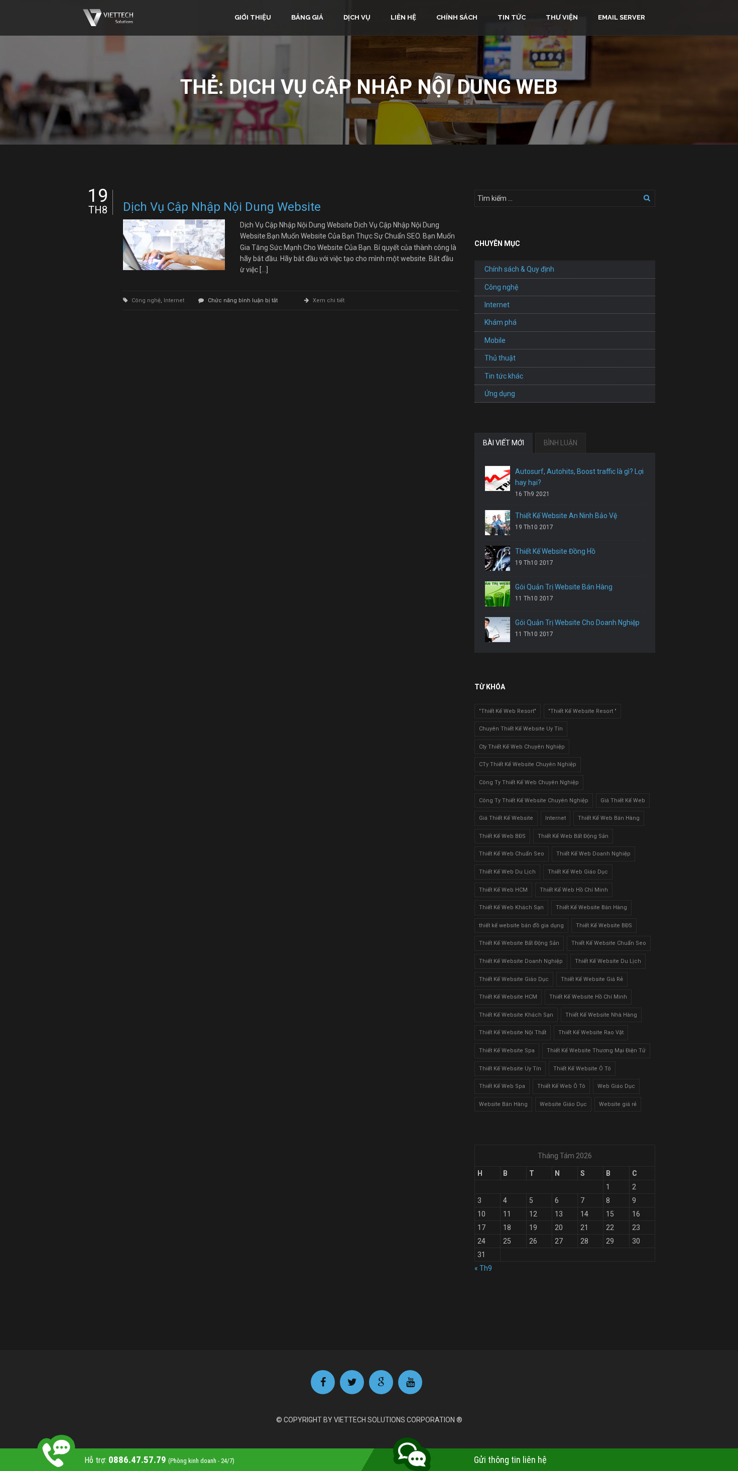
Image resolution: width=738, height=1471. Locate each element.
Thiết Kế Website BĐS (604, 925)
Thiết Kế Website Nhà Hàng (601, 1015)
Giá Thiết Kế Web (622, 800)
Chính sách (456, 17)
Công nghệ (146, 300)
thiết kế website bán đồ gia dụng (521, 925)
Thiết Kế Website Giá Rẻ (592, 979)
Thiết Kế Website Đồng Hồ (555, 551)
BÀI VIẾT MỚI (503, 443)
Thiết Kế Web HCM (503, 890)
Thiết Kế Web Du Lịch (507, 872)
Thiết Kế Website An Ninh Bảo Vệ (566, 516)
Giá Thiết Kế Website (506, 818)
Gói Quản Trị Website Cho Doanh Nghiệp (577, 623)
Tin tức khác (503, 376)
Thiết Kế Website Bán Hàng (591, 907)
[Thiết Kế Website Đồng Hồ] (497, 558)
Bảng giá (307, 17)
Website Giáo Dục (563, 1104)
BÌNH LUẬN (560, 443)
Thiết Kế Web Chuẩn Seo (511, 853)
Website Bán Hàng (503, 1104)
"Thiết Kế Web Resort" (507, 711)
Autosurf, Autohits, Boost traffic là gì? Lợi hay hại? (579, 476)
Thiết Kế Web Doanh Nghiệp (593, 853)
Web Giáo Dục (616, 1086)
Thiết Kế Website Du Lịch (608, 961)
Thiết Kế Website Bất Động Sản (519, 943)
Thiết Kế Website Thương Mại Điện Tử (596, 1050)
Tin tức (512, 17)
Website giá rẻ (618, 1104)
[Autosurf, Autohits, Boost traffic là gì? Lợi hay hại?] (497, 478)
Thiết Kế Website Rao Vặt (591, 1032)
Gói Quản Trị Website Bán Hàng (563, 587)
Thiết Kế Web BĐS (502, 836)
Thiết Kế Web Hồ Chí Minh (574, 890)
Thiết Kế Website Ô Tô (582, 1068)
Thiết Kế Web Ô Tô (561, 1086)
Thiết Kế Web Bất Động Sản (573, 836)
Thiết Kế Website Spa (507, 1050)
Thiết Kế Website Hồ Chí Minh (588, 997)
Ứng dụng (499, 394)
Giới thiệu (252, 17)
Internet (174, 300)
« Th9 (483, 1268)
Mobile (495, 340)
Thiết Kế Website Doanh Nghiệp (521, 961)
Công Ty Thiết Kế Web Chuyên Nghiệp (529, 782)
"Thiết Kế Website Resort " (582, 711)
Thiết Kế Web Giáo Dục (578, 872)
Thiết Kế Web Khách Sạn (511, 907)
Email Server (621, 17)
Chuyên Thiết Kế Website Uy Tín (521, 728)
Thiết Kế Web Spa (502, 1086)
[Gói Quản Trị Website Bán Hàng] (497, 593)
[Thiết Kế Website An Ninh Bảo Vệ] (497, 522)
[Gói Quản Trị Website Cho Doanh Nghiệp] (497, 629)
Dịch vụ (357, 17)
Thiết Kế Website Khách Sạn (516, 1015)
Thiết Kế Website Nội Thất (512, 1032)
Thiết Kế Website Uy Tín (510, 1068)
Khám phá (500, 322)
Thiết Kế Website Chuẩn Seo (608, 943)
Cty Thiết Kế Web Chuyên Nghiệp (522, 747)
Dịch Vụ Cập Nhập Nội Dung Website (222, 207)
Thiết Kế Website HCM (508, 997)
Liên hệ (403, 17)
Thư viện (562, 17)
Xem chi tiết (328, 300)
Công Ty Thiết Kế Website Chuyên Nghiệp (533, 800)
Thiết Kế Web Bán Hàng (609, 818)
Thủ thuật (500, 358)
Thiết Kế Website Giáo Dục (514, 979)
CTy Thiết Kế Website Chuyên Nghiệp (527, 764)
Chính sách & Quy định (519, 269)
